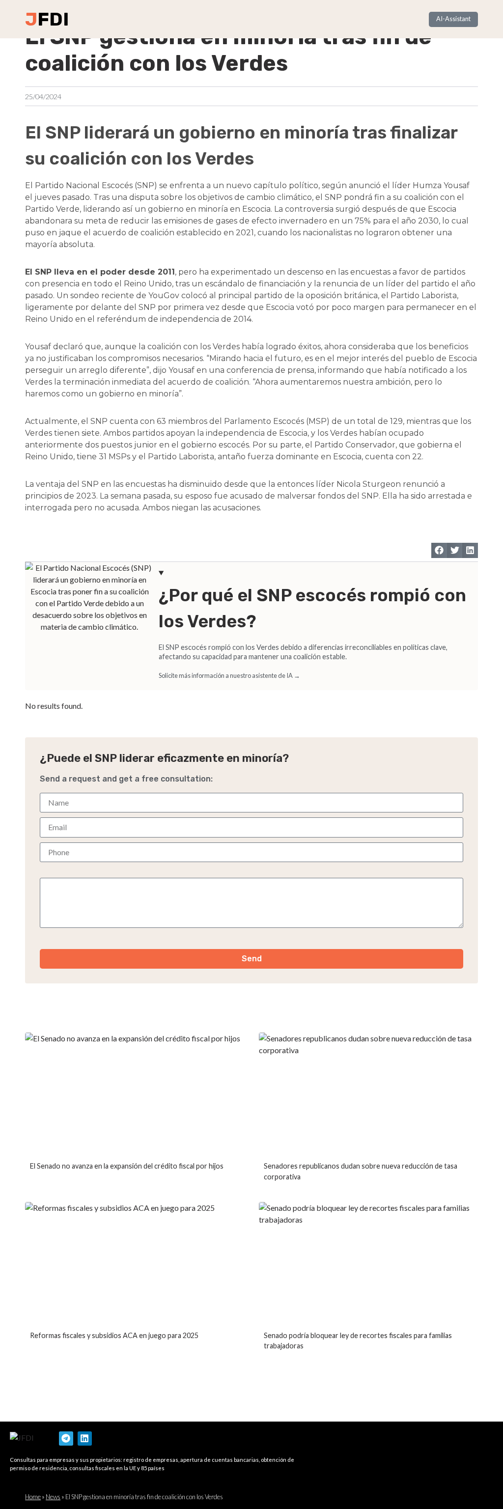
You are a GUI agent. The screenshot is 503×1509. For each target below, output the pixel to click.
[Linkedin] (85, 1438)
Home (33, 1497)
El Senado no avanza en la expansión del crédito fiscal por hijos (127, 1166)
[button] (439, 551)
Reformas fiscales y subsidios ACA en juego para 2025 (114, 1335)
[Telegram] (66, 1438)
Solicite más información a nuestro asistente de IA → (229, 675)
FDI (53, 19)
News (53, 1497)
